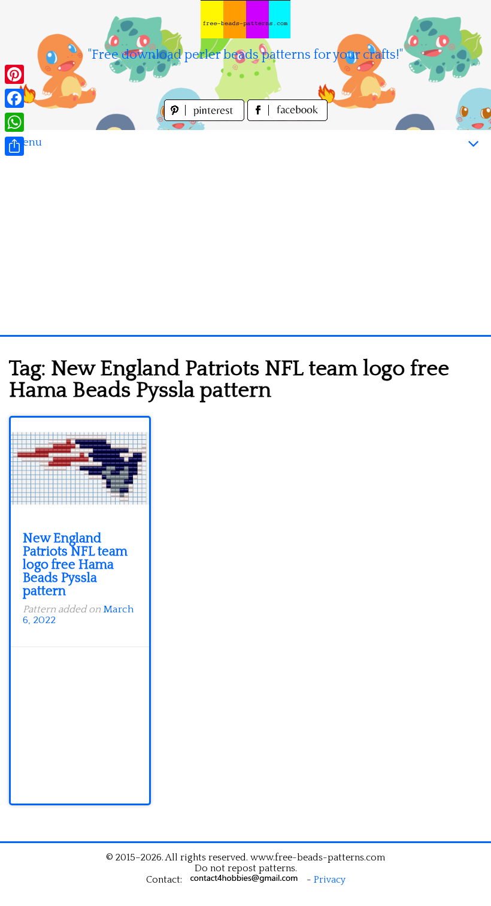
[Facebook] (14, 98)
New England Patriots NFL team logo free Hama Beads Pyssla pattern (75, 565)
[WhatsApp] (14, 122)
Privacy (329, 879)
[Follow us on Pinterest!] (205, 117)
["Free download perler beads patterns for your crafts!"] (245, 19)
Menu (27, 142)
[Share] (14, 146)
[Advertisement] (245, 245)
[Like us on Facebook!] (287, 117)
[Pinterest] (14, 74)
